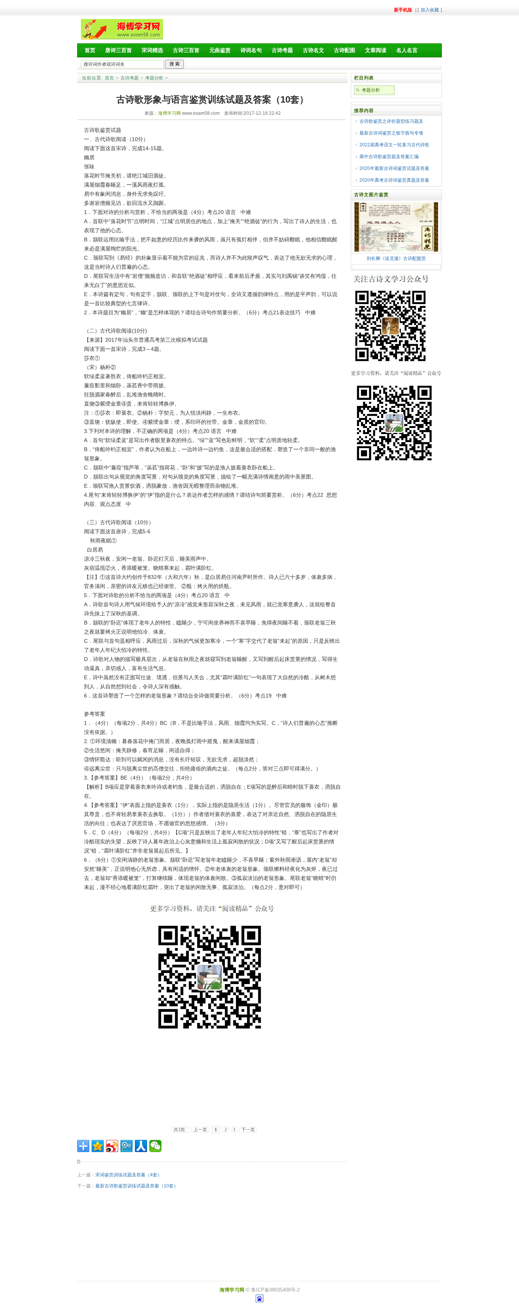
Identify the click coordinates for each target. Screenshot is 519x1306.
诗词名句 (251, 50)
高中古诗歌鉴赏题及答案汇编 (389, 156)
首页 (90, 50)
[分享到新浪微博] (112, 1146)
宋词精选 (152, 50)
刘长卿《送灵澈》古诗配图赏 (396, 258)
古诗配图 (344, 50)
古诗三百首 (186, 50)
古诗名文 (313, 50)
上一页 (200, 1129)
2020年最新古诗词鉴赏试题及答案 (394, 168)
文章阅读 (375, 50)
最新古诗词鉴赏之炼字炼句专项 (391, 133)
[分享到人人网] (141, 1146)
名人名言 (407, 50)
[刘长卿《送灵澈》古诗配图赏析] (396, 250)
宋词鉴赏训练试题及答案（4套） (128, 1175)
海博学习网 (169, 113)
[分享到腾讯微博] (126, 1146)
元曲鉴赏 (220, 50)
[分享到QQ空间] (98, 1146)
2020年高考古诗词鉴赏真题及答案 (394, 180)
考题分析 (154, 78)
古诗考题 (282, 50)
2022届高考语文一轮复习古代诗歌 (394, 144)
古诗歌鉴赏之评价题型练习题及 (391, 121)
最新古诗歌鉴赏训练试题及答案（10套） (136, 1186)
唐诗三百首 (118, 50)
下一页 (248, 1129)
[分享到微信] (155, 1146)
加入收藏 (430, 10)
